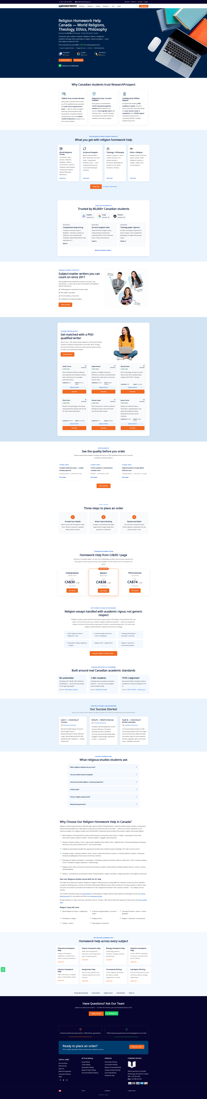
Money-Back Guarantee (81, 993)
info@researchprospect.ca (84, 2)
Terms (83, 1090)
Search (128, 2)
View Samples (78, 60)
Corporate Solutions (65, 1074)
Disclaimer (107, 1090)
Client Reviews (121, 993)
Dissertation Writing (111, 1062)
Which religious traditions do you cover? (82, 767)
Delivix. (106, 1094)
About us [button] (133, 2)
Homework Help (109, 1075)
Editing (89, 6)
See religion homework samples (110, 186)
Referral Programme (65, 1071)
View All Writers (67, 354)
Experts (98, 6)
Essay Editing (86, 1062)
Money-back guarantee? (78, 804)
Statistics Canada (101, 689)
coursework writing (96, 896)
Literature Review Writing (112, 1070)
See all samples (103, 486)
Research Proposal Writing (113, 1067)
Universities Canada (71, 689)
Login (146, 2)
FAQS (60, 1077)
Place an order (65, 305)
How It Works (96, 993)
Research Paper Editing (89, 1070)
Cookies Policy (131, 1090)
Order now (96, 186)
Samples (106, 6)
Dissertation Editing (88, 1067)
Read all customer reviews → (103, 250)
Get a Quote (72, 590)
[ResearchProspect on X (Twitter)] (63, 1080)
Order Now (144, 6)
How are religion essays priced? (80, 797)
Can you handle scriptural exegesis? (81, 775)
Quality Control (108, 993)
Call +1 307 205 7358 (65, 2)
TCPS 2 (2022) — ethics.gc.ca (136, 689)
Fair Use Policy (63, 1063)
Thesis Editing (86, 1065)
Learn (119, 6)
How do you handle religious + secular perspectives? (86, 782)
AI (113, 6)
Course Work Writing (111, 1065)
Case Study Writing (110, 1073)
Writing (81, 6)
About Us (131, 993)
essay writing (86, 894)
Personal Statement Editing (90, 1073)
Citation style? (74, 789)
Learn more (62, 178)
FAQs (140, 2)
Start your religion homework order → (103, 653)
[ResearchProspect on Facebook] (60, 1080)
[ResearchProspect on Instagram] (66, 1080)
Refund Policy (63, 1066)
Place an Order (65, 60)
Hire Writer (74, 391)
